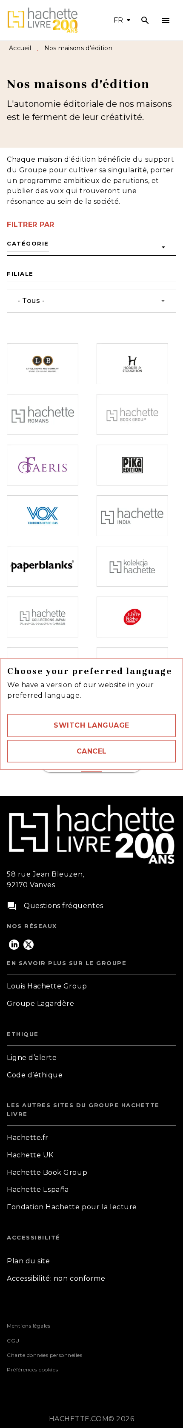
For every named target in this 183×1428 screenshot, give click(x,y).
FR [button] (118, 20)
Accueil (20, 48)
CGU (13, 1340)
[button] (91, 725)
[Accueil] (42, 20)
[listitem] (14, 944)
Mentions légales (28, 1325)
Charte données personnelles (44, 1355)
